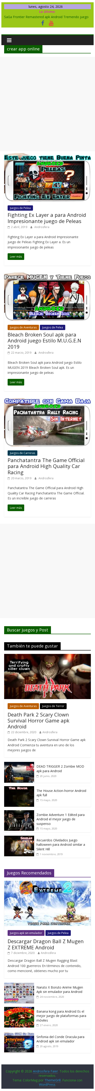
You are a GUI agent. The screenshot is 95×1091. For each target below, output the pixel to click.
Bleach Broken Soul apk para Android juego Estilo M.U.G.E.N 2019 (44, 340)
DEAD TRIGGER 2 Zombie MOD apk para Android (60, 768)
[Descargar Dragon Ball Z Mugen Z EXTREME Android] (47, 883)
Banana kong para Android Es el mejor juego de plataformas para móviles (61, 1015)
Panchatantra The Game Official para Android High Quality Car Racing (46, 466)
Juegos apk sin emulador (26, 933)
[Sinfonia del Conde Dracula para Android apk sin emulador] (19, 1035)
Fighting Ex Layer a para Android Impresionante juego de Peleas (47, 217)
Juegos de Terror (53, 706)
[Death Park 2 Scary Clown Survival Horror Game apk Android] (47, 656)
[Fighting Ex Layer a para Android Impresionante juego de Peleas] (47, 155)
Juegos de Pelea (20, 208)
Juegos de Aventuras (23, 327)
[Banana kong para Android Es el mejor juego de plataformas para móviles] (19, 1009)
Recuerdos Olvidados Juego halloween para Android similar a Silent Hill (60, 844)
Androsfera (41, 227)
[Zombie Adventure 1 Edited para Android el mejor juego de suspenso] (19, 812)
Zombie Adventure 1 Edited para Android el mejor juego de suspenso (60, 819)
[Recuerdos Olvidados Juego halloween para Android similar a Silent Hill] (19, 838)
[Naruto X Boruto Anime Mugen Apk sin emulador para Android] (19, 985)
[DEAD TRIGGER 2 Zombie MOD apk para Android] (19, 764)
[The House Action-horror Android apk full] (19, 788)
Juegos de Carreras (22, 453)
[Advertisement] (47, 104)
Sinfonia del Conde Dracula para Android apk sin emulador (60, 1039)
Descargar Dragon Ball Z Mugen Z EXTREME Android (46, 944)
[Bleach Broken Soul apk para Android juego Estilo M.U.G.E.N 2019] (47, 275)
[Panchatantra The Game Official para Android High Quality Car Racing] (47, 400)
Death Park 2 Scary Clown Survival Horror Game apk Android (38, 720)
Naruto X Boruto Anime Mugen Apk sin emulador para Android (59, 989)
